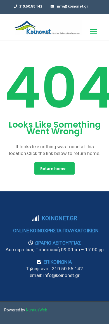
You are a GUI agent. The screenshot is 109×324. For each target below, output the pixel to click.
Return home (52, 168)
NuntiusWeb (36, 310)
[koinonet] (48, 27)
